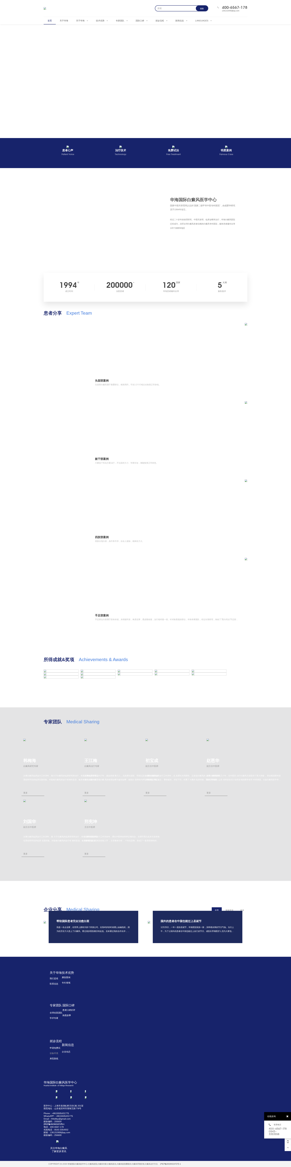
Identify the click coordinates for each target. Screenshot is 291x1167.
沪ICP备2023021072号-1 (170, 1164)
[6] (98, 674)
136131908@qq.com (230, 11)
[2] (61, 677)
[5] (135, 674)
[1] (98, 677)
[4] (172, 674)
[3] (209, 674)
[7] (61, 674)
